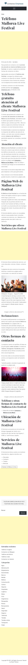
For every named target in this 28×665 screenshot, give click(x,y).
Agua (2, 565)
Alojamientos (5, 570)
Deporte (3, 587)
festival (4, 467)
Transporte (4, 622)
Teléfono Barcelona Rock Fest (14, 501)
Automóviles (5, 572)
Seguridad (4, 610)
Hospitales (4, 589)
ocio (15, 467)
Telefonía (4, 615)
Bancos (3, 575)
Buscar (3, 510)
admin (16, 62)
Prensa (3, 603)
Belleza (3, 580)
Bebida (3, 577)
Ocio (2, 14)
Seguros (3, 613)
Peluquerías (4, 601)
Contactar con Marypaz (8, 552)
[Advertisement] (14, 45)
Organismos (4, 599)
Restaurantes (5, 606)
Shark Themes (14, 662)
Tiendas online (5, 620)
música (10, 467)
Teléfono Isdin (5, 557)
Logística (4, 591)
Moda (3, 594)
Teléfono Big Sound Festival (14, 504)
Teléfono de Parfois (7, 554)
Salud (3, 608)
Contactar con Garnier (7, 559)
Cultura (3, 584)
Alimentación (5, 568)
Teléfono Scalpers (6, 549)
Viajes (3, 625)
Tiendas (3, 618)
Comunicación (5, 582)
